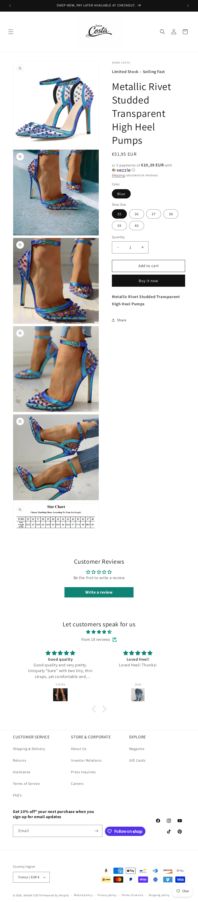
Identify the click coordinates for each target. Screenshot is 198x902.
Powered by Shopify (56, 895)
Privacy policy (107, 895)
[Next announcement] (188, 5)
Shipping (118, 175)
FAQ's (17, 795)
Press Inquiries (83, 772)
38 (171, 214)
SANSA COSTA (32, 895)
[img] (98, 632)
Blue (121, 193)
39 (119, 225)
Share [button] (122, 320)
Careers (77, 783)
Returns (19, 760)
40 (137, 225)
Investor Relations (86, 760)
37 (154, 214)
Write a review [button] (98, 592)
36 (137, 214)
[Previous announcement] (10, 5)
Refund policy (83, 895)
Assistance (21, 772)
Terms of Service (26, 783)
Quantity (118, 237)
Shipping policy (159, 895)
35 (119, 214)
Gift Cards (137, 760)
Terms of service (132, 895)
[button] (10, 31)
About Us (78, 748)
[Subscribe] (96, 831)
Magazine (137, 748)
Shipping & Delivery (29, 748)
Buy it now (148, 280)
